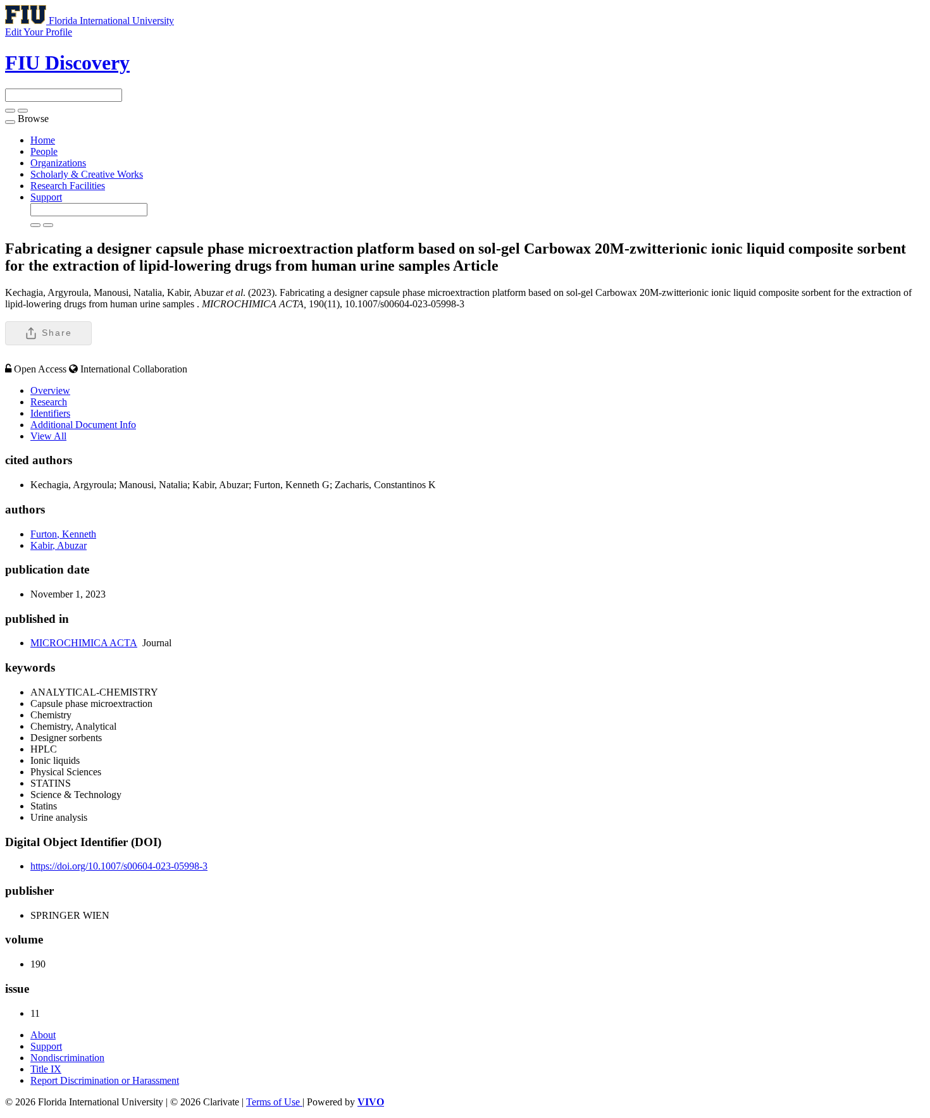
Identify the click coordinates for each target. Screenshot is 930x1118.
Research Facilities (67, 185)
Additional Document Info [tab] (83, 424)
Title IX (45, 1069)
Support (46, 197)
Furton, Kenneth (63, 534)
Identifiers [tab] (50, 413)
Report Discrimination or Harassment (104, 1080)
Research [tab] (48, 401)
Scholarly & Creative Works (86, 174)
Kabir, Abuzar (58, 545)
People (44, 151)
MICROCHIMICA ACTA (83, 642)
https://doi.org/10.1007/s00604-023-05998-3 (119, 866)
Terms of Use (274, 1101)
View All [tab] (48, 436)
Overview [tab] (50, 390)
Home (42, 140)
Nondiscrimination (67, 1057)
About (43, 1034)
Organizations (58, 162)
